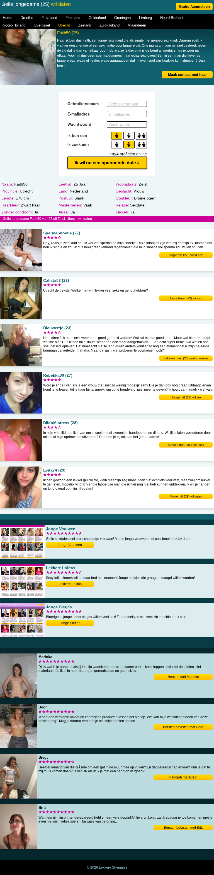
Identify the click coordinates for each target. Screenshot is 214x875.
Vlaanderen (137, 25)
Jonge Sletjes (70, 623)
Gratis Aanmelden (194, 6)
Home (7, 18)
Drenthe (27, 18)
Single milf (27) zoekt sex (186, 255)
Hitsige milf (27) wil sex (186, 397)
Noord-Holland (14, 25)
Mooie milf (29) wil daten (186, 496)
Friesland (72, 18)
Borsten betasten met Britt (183, 828)
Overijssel (42, 25)
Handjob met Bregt (183, 777)
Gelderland (97, 18)
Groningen (122, 18)
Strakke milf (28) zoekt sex (186, 444)
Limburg (145, 18)
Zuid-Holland (109, 25)
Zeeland (84, 25)
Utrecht (64, 25)
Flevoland (49, 18)
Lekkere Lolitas (70, 584)
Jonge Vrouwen (70, 545)
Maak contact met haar (187, 75)
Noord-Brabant (171, 18)
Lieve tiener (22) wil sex (186, 298)
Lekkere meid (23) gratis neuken (186, 358)
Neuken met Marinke (183, 677)
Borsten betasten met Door (183, 727)
